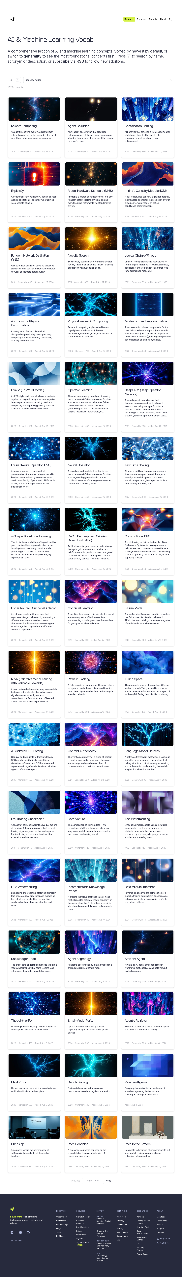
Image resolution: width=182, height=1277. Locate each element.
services (80, 1211)
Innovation (121, 1217)
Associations (122, 1232)
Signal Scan (82, 1243)
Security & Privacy (141, 1248)
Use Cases (81, 1234)
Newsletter (61, 1220)
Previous (75, 1180)
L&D (118, 1240)
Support (160, 1228)
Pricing (79, 1231)
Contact (160, 1232)
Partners (140, 1217)
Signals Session (83, 1217)
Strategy (120, 1220)
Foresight (121, 1228)
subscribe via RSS (68, 61)
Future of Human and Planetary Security (104, 1244)
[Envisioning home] (12, 19)
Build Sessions (82, 1227)
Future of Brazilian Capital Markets (104, 1220)
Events (160, 1224)
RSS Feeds (61, 1236)
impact (100, 1211)
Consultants (122, 1224)
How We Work (143, 1227)
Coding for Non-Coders (144, 1221)
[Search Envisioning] (170, 19)
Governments (123, 1236)
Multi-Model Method (142, 1238)
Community (162, 1220)
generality (33, 56)
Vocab (59, 1232)
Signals (79, 1238)
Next (108, 1180)
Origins (59, 1228)
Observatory (61, 1217)
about (160, 1211)
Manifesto (161, 1217)
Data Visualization (142, 1232)
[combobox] (14, 80)
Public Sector (142, 1254)
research (61, 1211)
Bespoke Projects (80, 1221)
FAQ (138, 1243)
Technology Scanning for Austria (102, 1257)
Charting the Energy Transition (102, 1232)
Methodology (62, 1224)
